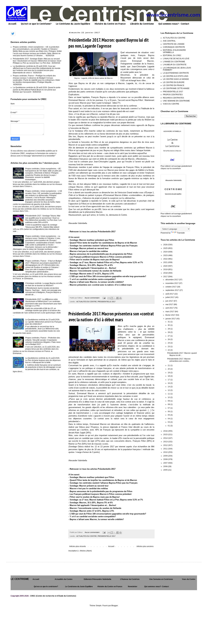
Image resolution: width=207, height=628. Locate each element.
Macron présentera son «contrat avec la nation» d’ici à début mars (101, 285)
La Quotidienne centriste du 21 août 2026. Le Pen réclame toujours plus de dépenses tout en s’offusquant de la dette (43, 360)
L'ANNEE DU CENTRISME (174, 62)
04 (169, 419)
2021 (165, 262)
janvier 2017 (170, 319)
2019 (165, 269)
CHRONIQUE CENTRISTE (174, 47)
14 (169, 387)
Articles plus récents (77, 546)
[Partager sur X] (114, 298)
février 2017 (170, 315)
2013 (165, 442)
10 (169, 397)
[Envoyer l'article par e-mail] (104, 298)
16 (169, 383)
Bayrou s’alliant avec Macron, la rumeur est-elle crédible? (97, 282)
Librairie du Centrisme (142, 23)
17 (169, 380)
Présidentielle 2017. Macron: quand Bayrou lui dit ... (182, 354)
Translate (181, 233)
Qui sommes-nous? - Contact (173, 23)
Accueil (12, 23)
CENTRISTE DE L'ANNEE (173, 44)
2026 (165, 245)
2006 (165, 466)
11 (169, 394)
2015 (165, 434)
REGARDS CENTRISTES (173, 98)
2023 (165, 255)
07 (169, 408)
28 (169, 332)
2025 (165, 248)
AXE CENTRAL (169, 41)
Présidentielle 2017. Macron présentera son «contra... (178, 360)
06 (169, 411)
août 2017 (169, 294)
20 (169, 369)
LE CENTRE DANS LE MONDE (176, 79)
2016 (165, 431)
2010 (165, 452)
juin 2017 (169, 301)
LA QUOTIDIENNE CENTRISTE (176, 73)
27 (169, 336)
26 (169, 339)
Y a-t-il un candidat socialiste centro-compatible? (93, 279)
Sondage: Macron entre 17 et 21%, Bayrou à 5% (92, 274)
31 (169, 322)
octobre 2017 (171, 287)
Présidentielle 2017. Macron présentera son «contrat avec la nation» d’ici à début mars (111, 316)
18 (169, 376)
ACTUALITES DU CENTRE (86, 301)
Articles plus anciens (145, 546)
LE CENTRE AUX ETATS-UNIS (175, 76)
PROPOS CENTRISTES (173, 95)
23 (169, 346)
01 (169, 426)
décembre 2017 (172, 280)
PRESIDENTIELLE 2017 (106, 301)
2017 (165, 277)
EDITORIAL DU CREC (172, 55)
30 (169, 325)
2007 (165, 463)
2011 (165, 449)
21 (169, 365)
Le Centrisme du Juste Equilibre (73, 23)
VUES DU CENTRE (171, 104)
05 (169, 415)
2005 (165, 470)
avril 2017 (169, 308)
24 (169, 343)
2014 (165, 438)
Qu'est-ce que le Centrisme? (36, 23)
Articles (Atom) (86, 551)
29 (169, 329)
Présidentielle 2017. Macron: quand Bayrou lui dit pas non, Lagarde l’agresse (108, 43)
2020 (165, 266)
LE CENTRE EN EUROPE (173, 82)
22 (169, 350)
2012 (165, 445)
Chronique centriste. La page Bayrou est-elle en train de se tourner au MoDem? (43, 284)
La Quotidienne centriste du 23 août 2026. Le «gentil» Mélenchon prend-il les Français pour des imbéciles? (43, 322)
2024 (165, 252)
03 (169, 422)
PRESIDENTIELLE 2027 (173, 92)
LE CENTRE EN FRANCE (173, 85)
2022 (165, 259)
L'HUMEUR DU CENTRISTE (174, 65)
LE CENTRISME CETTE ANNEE (176, 88)
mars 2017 (170, 312)
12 (169, 390)
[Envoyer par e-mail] (108, 298)
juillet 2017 (170, 297)
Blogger (114, 606)
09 (169, 401)
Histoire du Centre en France (110, 23)
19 (169, 373)
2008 (165, 459)
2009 (165, 456)
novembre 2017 (172, 283)
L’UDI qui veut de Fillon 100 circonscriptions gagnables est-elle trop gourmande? (108, 276)
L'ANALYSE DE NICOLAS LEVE (176, 59)
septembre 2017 (172, 290)
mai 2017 (169, 304)
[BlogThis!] (111, 298)
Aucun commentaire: (92, 298)
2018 (165, 273)
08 (169, 404)
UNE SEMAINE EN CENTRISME (176, 101)
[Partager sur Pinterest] (120, 298)
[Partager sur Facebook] (117, 298)
